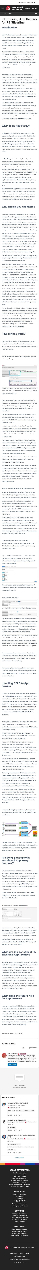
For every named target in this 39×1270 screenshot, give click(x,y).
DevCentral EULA (19, 1183)
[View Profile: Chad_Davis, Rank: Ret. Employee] (4, 1137)
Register (27, 8)
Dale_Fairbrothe (12, 1054)
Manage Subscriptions (19, 1214)
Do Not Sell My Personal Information (19, 1259)
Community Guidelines (19, 1181)
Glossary (19, 1198)
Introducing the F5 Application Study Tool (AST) (21, 1136)
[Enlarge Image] (19, 375)
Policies (21, 1253)
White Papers (19, 1196)
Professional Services (19, 1216)
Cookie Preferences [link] (19, 1263)
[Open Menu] (36, 13)
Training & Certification (20, 1206)
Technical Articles (8, 14)
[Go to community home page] (14, 8)
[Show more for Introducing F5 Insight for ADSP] (8, 1113)
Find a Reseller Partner (20, 1229)
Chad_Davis (10, 1139)
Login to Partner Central (19, 1235)
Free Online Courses (19, 1204)
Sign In (34, 8)
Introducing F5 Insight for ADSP (17, 1103)
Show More (20, 1158)
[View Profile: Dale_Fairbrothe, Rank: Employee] (4, 1055)
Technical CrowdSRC (19, 1179)
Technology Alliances (19, 1231)
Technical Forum (19, 1175)
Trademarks (13, 1253)
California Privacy (19, 1256)
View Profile (12, 1064)
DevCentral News (19, 1173)
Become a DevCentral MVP (19, 1186)
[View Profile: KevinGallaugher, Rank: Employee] (4, 1105)
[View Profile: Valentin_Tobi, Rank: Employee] (4, 1122)
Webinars (19, 1202)
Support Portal (19, 1221)
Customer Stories (20, 1200)
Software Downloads (19, 1219)
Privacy (27, 1253)
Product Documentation (19, 1194)
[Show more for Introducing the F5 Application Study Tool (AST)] (15, 1150)
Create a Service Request (19, 1218)
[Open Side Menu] (2, 8)
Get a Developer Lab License (19, 1184)
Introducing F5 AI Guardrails (16, 1120)
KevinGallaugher (12, 1105)
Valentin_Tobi (11, 1122)
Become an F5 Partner (20, 1233)
